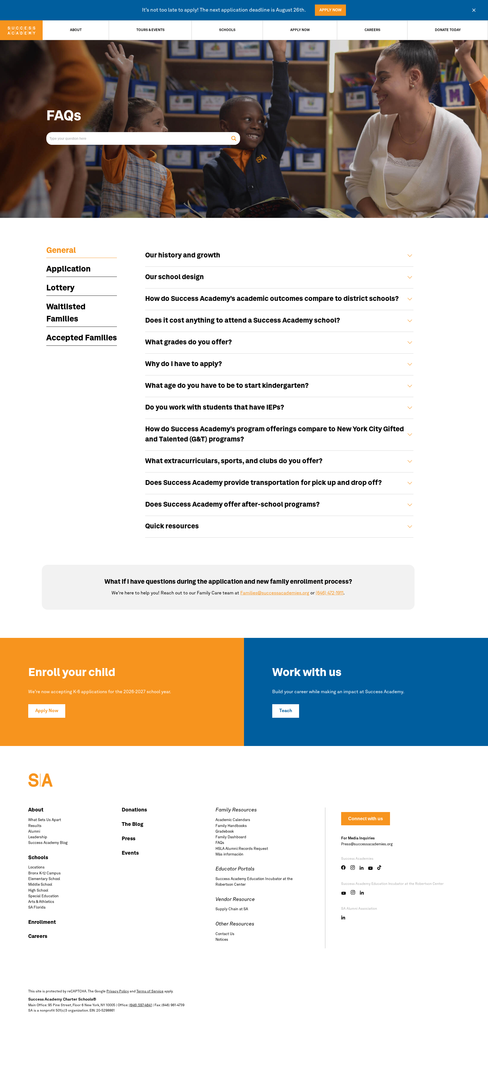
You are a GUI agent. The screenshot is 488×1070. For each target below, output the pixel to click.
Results (35, 826)
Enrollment (42, 922)
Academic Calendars (232, 820)
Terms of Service (150, 991)
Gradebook (224, 831)
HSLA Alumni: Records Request (241, 849)
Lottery (60, 288)
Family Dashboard (230, 837)
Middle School (40, 885)
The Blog (132, 824)
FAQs (219, 843)
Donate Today (448, 30)
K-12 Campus (44, 873)
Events (130, 853)
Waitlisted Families (66, 313)
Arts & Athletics (41, 902)
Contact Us (224, 934)
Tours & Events (150, 30)
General (61, 251)
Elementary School (44, 879)
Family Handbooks (231, 826)
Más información (229, 854)
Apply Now (300, 30)
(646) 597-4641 (140, 1005)
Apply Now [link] (330, 10)
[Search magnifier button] (233, 138)
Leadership (37, 837)
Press (128, 838)
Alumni (34, 831)
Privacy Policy (117, 991)
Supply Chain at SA (231, 909)
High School (38, 890)
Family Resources (236, 810)
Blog (47, 843)
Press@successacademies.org (367, 844)
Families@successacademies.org (274, 593)
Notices (221, 940)
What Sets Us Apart (44, 820)
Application (68, 269)
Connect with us (365, 818)
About (76, 30)
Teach (285, 711)
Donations (134, 810)
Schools (227, 30)
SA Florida (36, 907)
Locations (36, 867)
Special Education (43, 896)
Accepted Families (81, 338)
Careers (372, 30)
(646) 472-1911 (329, 593)
